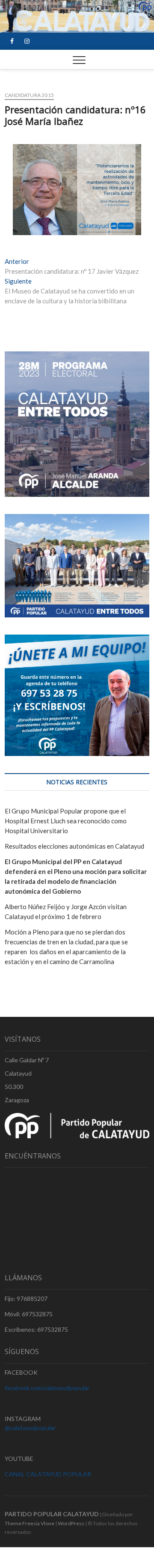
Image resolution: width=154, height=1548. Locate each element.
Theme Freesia (22, 1523)
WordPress (71, 1523)
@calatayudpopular (30, 1427)
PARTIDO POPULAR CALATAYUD (52, 1514)
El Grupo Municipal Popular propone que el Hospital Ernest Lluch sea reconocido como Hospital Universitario (66, 820)
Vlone (47, 1523)
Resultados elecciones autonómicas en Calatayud (74, 846)
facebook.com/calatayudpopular (47, 1387)
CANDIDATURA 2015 (29, 95)
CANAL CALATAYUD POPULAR (48, 1474)
